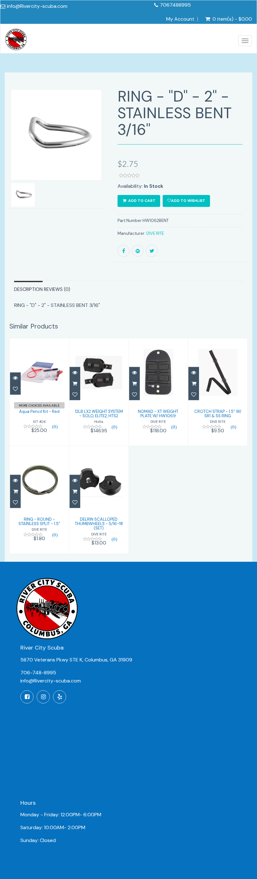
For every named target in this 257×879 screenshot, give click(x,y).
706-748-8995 (38, 672)
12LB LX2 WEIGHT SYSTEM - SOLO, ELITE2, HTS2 (99, 413)
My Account (180, 19)
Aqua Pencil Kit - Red (39, 411)
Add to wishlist (188, 200)
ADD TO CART (141, 200)
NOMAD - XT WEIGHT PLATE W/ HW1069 (158, 413)
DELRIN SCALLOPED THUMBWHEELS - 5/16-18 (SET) (99, 524)
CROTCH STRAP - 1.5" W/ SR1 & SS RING (217, 413)
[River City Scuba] (16, 41)
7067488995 (175, 5)
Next (99, 157)
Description (28, 289)
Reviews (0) (57, 289)
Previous (14, 157)
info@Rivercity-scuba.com (37, 6)
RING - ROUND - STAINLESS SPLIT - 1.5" (39, 521)
